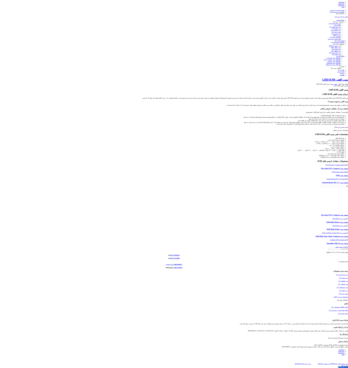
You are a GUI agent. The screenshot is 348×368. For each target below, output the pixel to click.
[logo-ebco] (341, 17)
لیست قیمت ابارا (343, 313)
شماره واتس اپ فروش (337, 10)
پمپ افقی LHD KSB (335, 79)
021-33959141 (175, 255)
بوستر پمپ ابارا (343, 294)
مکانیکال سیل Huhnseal (334, 63)
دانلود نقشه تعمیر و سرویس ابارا (338, 310)
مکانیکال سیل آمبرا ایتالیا (333, 65)
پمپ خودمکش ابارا (342, 287)
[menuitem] (172, 10)
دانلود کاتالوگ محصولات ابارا (339, 307)
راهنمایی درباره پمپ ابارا (337, 12)
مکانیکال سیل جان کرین (333, 58)
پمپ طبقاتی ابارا (343, 284)
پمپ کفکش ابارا (343, 281)
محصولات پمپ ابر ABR (341, 297)
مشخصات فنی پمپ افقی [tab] (340, 130)
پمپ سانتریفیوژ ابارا (342, 275)
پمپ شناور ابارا (343, 278)
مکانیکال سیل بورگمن (334, 61)
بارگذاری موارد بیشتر (341, 247)
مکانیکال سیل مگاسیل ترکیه (332, 59)
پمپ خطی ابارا (343, 290)
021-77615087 (175, 258)
